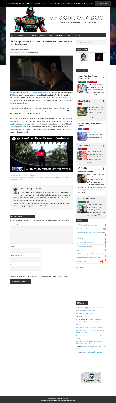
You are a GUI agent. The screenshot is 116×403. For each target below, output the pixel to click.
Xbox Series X (23, 49)
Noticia (17, 175)
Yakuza (24, 129)
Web (11, 264)
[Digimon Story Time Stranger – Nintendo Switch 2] (82, 89)
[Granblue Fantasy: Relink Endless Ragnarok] (82, 136)
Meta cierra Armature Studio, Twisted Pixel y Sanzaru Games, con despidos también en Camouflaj (91, 322)
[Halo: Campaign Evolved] (82, 209)
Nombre (12, 246)
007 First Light (82, 168)
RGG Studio (64, 177)
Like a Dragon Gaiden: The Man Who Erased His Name (46, 177)
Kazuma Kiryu (23, 177)
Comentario (14, 225)
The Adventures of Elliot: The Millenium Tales (89, 232)
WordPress (69, 400)
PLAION (59, 177)
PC (27, 49)
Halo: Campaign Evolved (86, 198)
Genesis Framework (62, 400)
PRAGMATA (80, 261)
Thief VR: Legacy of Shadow (96, 327)
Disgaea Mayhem (83, 145)
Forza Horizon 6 (81, 246)
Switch (90, 81)
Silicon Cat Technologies (62, 398)
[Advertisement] (91, 284)
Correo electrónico (16, 255)
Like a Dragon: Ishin (35, 92)
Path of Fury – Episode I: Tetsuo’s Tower (93, 352)
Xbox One (17, 49)
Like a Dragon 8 (29, 177)
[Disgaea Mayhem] (82, 156)
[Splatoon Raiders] (82, 111)
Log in (73, 400)
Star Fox (79, 239)
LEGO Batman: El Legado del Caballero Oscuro (89, 254)
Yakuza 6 (43, 100)
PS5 (13, 49)
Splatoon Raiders (83, 101)
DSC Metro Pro (52, 400)
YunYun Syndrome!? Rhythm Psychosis (87, 258)
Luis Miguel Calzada (81, 313)
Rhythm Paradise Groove (83, 225)
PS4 (11, 49)
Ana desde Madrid (81, 319)
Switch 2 (95, 81)
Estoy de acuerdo (103, 3)
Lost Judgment (23, 127)
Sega (68, 177)
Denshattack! (80, 229)
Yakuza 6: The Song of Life (16, 179)
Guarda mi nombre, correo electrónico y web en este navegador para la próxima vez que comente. (39, 276)
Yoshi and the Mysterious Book (85, 242)
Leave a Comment (34, 52)
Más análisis (79, 267)
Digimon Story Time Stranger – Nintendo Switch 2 (88, 77)
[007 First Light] (82, 179)
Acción (17, 177)
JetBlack (78, 308)
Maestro (91, 313)
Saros (78, 250)
